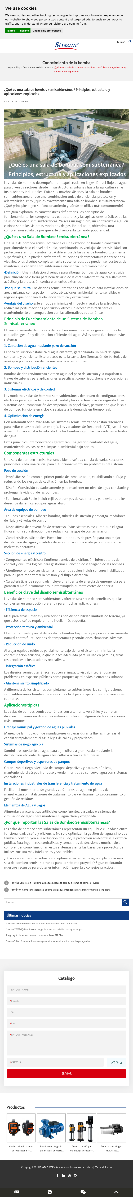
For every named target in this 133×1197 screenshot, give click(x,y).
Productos (16, 1107)
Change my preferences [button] (47, 30)
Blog (18, 67)
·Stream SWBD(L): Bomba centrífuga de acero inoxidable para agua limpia (44, 929)
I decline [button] (24, 30)
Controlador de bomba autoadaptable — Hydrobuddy (21, 1150)
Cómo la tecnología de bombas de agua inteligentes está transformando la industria (66, 889)
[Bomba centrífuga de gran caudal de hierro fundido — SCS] (51, 1128)
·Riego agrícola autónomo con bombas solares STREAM (34, 935)
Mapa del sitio (103, 1167)
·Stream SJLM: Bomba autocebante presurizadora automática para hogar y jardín (48, 941)
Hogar (10, 67)
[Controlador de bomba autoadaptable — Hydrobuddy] (21, 1128)
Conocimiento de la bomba (37, 67)
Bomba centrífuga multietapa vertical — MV (81, 1150)
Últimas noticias (19, 915)
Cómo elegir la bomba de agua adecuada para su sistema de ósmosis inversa (59, 883)
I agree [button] (11, 30)
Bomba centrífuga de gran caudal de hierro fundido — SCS (51, 1150)
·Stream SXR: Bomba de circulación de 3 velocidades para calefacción (41, 923)
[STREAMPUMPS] (66, 46)
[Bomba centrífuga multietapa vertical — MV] (81, 1128)
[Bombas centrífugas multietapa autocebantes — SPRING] (111, 1128)
